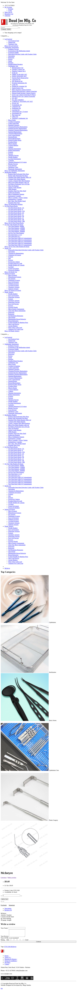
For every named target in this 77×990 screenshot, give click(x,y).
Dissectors (11, 312)
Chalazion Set (16, 106)
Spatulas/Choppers (13, 125)
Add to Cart (5, 899)
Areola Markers (13, 326)
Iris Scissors (11, 278)
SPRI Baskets (12, 189)
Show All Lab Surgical (11, 46)
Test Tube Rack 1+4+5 (15, 235)
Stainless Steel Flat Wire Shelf (17, 191)
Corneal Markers (13, 145)
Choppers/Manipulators (15, 133)
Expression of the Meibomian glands (19, 51)
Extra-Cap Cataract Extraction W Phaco (24, 95)
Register (10, 9)
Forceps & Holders (14, 270)
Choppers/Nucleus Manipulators (17, 127)
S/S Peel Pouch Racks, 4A (16, 213)
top (2, 988)
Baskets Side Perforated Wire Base (18, 174)
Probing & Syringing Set (19, 86)
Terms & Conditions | (11, 961)
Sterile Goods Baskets (14, 187)
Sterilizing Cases (13, 167)
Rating (3, 940)
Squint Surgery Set (17, 88)
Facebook (4, 905)
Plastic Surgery (9, 292)
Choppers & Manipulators (16, 253)
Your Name (4, 928)
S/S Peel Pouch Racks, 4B (16, 219)
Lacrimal (11, 267)
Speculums (11, 56)
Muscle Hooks (12, 143)
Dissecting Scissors (14, 297)
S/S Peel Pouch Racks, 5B (16, 216)
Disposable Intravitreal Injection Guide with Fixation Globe (25, 250)
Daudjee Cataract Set (18, 69)
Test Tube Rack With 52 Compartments (20, 240)
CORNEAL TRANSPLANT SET (22, 101)
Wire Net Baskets (13, 186)
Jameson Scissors (13, 289)
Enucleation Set (16, 113)
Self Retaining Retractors (15, 316)
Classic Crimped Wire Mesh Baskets (19, 181)
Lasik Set (15, 84)
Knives (10, 59)
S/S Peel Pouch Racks (11, 206)
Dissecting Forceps (14, 302)
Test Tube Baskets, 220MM (16, 230)
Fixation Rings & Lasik (15, 263)
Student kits (11, 42)
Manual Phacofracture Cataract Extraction (24, 91)
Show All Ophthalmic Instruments (15, 170)
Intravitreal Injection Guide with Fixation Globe (22, 54)
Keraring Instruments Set (19, 83)
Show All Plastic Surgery (12, 331)
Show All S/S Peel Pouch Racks (14, 223)
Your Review (5, 936)
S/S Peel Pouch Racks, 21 (16, 214)
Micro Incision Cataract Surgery (21, 89)
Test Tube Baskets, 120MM (16, 228)
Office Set (15, 116)
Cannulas (11, 160)
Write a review (12, 877)
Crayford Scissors (13, 285)
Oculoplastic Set (17, 105)
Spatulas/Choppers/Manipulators (18, 130)
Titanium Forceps (13, 155)
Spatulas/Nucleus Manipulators (17, 128)
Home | (7, 956)
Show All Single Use (11, 272)
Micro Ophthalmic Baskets (16, 194)
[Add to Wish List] (1, 901)
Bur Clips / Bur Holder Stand (17, 201)
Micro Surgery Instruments (16, 309)
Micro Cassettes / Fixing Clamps (18, 197)
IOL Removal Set (17, 81)
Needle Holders (13, 157)
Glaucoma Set (16, 79)
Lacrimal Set (16, 110)
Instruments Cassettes (14, 196)
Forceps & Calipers (14, 262)
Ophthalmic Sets (13, 66)
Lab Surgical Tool (13, 41)
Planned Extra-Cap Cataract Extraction (23, 96)
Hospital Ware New (14, 203)
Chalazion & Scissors (14, 255)
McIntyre (7, 568)
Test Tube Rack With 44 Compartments (20, 241)
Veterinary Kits (12, 44)
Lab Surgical (8, 39)
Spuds (10, 61)
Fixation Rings (12, 142)
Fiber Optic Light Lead (15, 327)
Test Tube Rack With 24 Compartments (20, 238)
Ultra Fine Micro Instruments (16, 311)
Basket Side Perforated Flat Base (18, 176)
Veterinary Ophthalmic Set (20, 118)
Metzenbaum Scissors (14, 277)
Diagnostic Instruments (15, 169)
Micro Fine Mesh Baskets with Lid (18, 182)
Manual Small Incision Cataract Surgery (24, 93)
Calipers (10, 147)
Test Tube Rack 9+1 (14, 236)
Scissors (10, 152)
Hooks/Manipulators (14, 138)
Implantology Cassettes (15, 199)
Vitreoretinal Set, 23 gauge (20, 111)
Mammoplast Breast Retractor (17, 319)
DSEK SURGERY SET (19, 76)
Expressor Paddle (13, 52)
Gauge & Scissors (13, 268)
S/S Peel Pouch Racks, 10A (16, 211)
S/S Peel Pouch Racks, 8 (15, 209)
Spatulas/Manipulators (14, 132)
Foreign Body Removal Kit (20, 78)
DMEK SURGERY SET (19, 74)
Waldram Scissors (13, 284)
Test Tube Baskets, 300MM (16, 231)
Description (8, 908)
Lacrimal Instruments (14, 159)
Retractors (11, 57)
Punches (10, 62)
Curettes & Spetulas (14, 122)
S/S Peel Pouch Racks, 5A (16, 208)
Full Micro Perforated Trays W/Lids (18, 184)
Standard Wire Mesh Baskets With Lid (19, 177)
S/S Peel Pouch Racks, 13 (16, 218)
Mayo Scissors (12, 275)
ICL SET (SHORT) (18, 100)
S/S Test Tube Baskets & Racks (14, 224)
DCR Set (14, 73)
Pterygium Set (16, 115)
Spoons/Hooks (12, 137)
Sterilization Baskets (11, 172)
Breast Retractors (13, 321)
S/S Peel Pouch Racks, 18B (16, 221)
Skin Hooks (11, 317)
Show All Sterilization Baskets (14, 204)
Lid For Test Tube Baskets (16, 233)
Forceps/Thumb (13, 307)
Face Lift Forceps (13, 304)
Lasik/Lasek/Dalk (13, 123)
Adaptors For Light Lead (15, 329)
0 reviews (3, 877)
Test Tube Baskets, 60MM (16, 226)
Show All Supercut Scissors (13, 290)
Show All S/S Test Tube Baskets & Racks (17, 246)
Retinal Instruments (14, 150)
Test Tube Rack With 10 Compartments (20, 245)
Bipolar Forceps (13, 164)
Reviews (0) (8, 910)
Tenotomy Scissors (13, 287)
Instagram (12, 905)
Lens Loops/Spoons (14, 135)
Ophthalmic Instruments (12, 47)
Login (10, 10)
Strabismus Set (16, 108)
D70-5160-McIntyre (10, 946)
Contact (7, 964)
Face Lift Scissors (13, 282)
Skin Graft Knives (13, 324)
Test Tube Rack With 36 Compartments (20, 243)
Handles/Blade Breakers (15, 64)
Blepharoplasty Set (17, 68)
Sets (9, 258)
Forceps (10, 154)
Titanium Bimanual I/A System (17, 162)
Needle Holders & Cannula (16, 265)
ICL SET (14, 98)
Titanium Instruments (14, 149)
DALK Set (15, 103)
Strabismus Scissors (14, 280)
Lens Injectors (12, 165)
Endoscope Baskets (14, 192)
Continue (38, 941)
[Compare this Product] (3, 901)
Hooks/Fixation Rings (14, 140)
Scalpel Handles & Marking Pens (18, 322)
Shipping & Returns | (11, 959)
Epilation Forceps (13, 49)
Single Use (8, 248)
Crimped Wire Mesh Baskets (16, 179)
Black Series (12, 120)
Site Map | (8, 962)
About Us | (8, 957)
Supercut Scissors (10, 273)
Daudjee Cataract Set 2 (19, 71)
